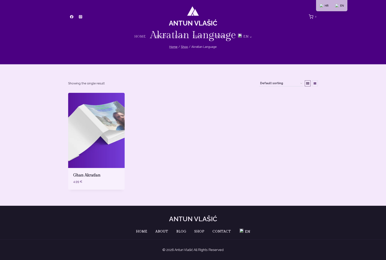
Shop (198, 37)
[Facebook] (71, 16)
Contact (220, 37)
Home (140, 37)
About (160, 37)
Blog (180, 37)
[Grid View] (308, 83)
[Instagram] (80, 16)
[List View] (315, 83)
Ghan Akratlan (87, 175)
